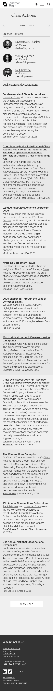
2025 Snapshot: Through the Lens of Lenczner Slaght (24, 300)
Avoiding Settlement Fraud (19, 263)
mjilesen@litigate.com (25, 62)
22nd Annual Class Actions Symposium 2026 (26, 209)
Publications (26, 25)
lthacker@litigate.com (25, 48)
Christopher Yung (12, 344)
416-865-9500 (19, 661)
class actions (32, 194)
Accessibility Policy (11, 680)
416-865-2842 (21, 73)
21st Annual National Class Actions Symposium (23, 543)
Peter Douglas (33, 162)
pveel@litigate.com (24, 76)
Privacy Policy (9, 678)
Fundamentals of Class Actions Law (24, 94)
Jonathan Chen (11, 97)
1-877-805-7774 (19, 664)
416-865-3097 (21, 45)
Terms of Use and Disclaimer (15, 683)
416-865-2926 (21, 59)
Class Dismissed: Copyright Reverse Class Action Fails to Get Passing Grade (26, 381)
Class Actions (29, 104)
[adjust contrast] (36, 4)
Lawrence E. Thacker (27, 41)
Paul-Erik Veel (23, 70)
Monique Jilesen (24, 56)
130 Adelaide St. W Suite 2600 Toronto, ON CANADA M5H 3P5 (11, 653)
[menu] (42, 4)
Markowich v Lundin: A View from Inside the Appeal (26, 339)
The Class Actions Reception (20, 454)
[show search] (49, 4)
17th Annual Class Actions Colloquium (25, 503)
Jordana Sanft (10, 386)
